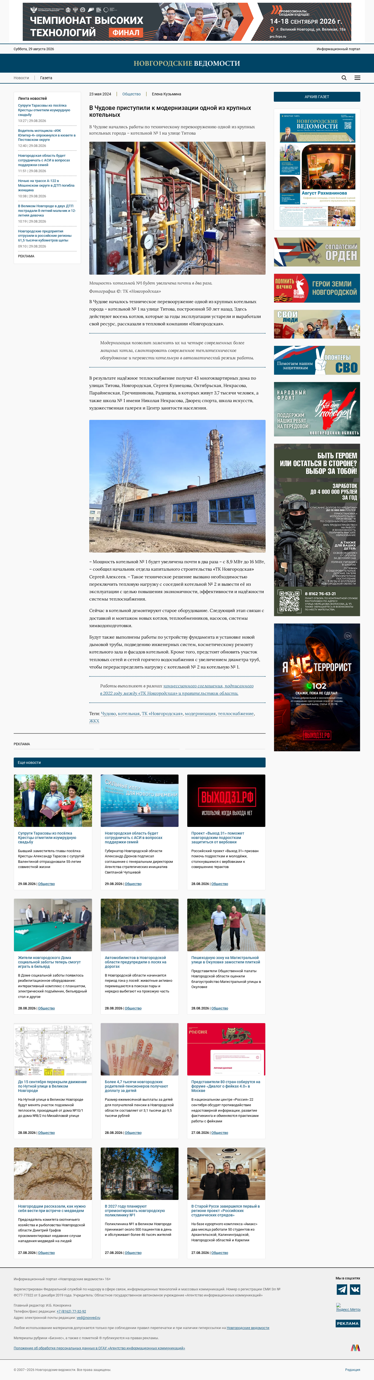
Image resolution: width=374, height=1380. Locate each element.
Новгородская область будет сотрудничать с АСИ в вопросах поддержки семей (44, 160)
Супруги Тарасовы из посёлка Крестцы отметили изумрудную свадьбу (44, 110)
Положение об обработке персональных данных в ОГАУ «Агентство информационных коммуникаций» (99, 1348)
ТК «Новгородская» (162, 713)
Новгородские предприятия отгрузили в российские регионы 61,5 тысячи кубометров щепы (44, 236)
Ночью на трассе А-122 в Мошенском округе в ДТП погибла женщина (46, 185)
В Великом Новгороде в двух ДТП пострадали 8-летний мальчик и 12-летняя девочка (47, 210)
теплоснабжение (236, 713)
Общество (131, 94)
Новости (21, 78)
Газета (46, 78)
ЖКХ (94, 721)
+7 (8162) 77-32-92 (71, 1311)
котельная (129, 713)
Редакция (352, 1370)
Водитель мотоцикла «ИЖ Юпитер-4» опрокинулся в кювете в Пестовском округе (47, 135)
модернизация (200, 713)
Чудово (108, 713)
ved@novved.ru (88, 1318)
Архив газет (317, 97)
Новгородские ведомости (248, 1328)
